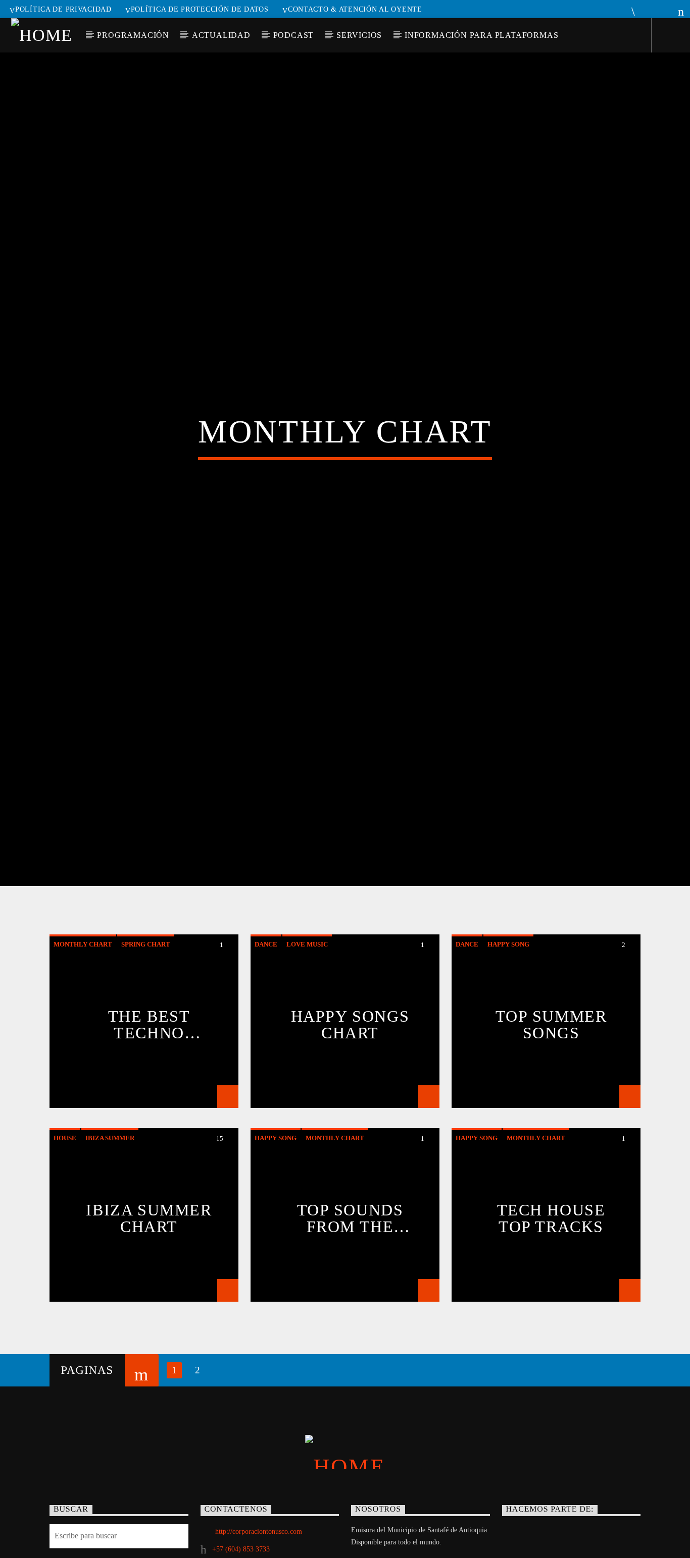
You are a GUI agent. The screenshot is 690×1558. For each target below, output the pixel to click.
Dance (266, 993)
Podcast (293, 35)
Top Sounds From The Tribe (350, 1267)
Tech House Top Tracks (551, 1267)
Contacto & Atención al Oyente (355, 9)
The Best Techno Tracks (149, 1073)
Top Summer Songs (551, 1073)
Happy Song (508, 993)
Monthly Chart (83, 993)
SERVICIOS (359, 35)
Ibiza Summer (109, 1187)
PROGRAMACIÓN (133, 35)
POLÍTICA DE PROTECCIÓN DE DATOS (200, 9)
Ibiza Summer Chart (149, 1267)
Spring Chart (145, 993)
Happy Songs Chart (350, 1073)
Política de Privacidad (63, 9)
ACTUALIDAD (221, 35)
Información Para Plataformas (481, 35)
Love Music (307, 993)
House (65, 1187)
